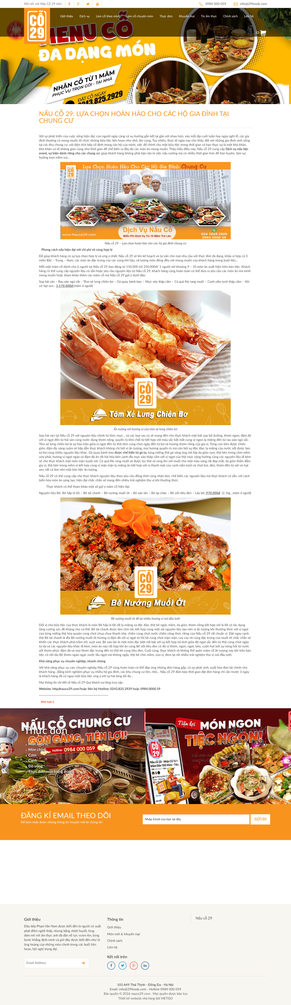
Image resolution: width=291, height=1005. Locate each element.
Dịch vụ (84, 16)
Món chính (37, 750)
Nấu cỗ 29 (204, 918)
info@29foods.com (253, 4)
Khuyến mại (186, 16)
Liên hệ (249, 16)
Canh (32, 761)
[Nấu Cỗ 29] (37, 26)
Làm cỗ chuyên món (139, 16)
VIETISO (167, 998)
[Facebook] (111, 966)
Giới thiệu (66, 16)
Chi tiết (256, 780)
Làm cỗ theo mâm (108, 16)
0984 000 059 (215, 4)
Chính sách (230, 16)
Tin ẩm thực (209, 16)
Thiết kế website (130, 998)
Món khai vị (38, 744)
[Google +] (134, 966)
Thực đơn (166, 16)
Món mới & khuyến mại (123, 934)
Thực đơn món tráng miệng (51, 772)
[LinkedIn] (145, 966)
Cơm (32, 755)
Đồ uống (35, 766)
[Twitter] (122, 966)
